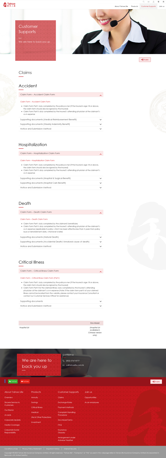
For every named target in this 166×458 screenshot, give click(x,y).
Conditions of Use (11, 449)
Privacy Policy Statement (32, 449)
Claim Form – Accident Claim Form (35, 101)
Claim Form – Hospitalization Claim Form (37, 160)
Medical (34, 412)
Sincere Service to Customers (12, 403)
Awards (8, 415)
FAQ (60, 425)
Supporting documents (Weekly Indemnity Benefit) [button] (45, 124)
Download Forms (65, 420)
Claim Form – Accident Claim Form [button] (37, 94)
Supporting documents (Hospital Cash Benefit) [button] (43, 183)
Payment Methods (66, 407)
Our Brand (9, 410)
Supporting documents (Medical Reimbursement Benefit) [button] (48, 119)
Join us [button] (161, 6)
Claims (61, 397)
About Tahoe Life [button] (121, 6)
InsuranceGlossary (62, 431)
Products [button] (134, 6)
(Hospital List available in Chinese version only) (95, 331)
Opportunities (90, 397)
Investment (36, 422)
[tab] (61, 94)
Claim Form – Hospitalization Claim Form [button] (40, 153)
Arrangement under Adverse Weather (66, 438)
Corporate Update (13, 420)
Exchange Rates (65, 402)
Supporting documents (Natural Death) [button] (39, 237)
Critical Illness (36, 407)
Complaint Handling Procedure (66, 413)
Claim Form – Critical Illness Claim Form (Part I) (40, 278)
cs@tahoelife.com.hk (75, 365)
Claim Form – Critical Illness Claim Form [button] (39, 271)
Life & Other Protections (41, 417)
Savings (34, 402)
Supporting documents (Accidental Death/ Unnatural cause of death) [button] (54, 241)
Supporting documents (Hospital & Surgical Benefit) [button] (45, 178)
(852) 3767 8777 (72, 360)
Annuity (34, 397)
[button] (143, 1)
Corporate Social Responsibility (12, 431)
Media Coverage (12, 425)
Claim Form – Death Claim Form (34, 219)
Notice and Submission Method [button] (35, 128)
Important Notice (52, 449)
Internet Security (70, 449)
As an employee (92, 402)
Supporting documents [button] (31, 301)
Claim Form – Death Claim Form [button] (36, 212)
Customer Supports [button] (148, 6)
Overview (9, 397)
